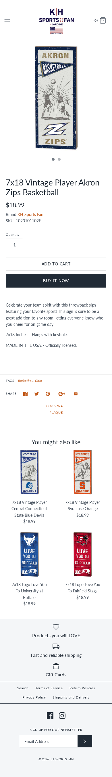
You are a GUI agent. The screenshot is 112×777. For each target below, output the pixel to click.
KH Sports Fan (30, 214)
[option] (56, 98)
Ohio (38, 380)
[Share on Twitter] (36, 394)
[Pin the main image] (48, 394)
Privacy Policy (34, 697)
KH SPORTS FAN (62, 759)
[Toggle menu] (7, 21)
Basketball (25, 380)
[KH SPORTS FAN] (56, 21)
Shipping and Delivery (71, 697)
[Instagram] (62, 715)
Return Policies (82, 688)
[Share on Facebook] (25, 394)
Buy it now (56, 280)
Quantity (12, 234)
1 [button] (53, 160)
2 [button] (59, 160)
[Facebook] (50, 715)
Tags (10, 380)
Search (23, 688)
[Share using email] (76, 394)
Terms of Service (49, 688)
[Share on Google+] (62, 394)
